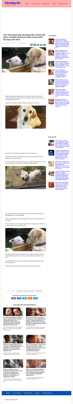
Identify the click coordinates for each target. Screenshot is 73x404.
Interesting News (46, 3)
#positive (39, 291)
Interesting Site (12, 2)
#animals (20, 291)
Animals (27, 3)
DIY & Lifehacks (35, 3)
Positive (54, 3)
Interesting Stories (63, 3)
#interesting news (29, 291)
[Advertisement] (36, 19)
